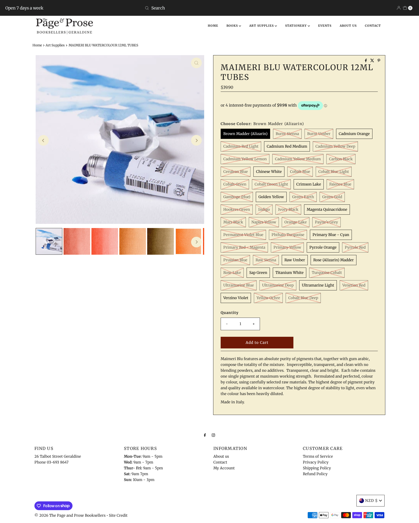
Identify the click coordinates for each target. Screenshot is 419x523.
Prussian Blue (235, 260)
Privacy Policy (316, 462)
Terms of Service (318, 456)
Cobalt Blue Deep (303, 297)
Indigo (264, 209)
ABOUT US (348, 25)
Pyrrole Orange (323, 247)
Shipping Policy (317, 468)
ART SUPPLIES (262, 25)
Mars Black (233, 222)
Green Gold (332, 196)
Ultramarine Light (318, 285)
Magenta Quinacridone (327, 209)
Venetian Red (353, 285)
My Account (224, 468)
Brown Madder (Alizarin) (245, 133)
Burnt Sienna (287, 133)
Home (37, 45)
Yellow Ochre (268, 297)
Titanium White (289, 272)
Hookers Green (236, 209)
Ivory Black (288, 209)
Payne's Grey (326, 222)
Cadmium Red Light (240, 146)
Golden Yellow (271, 196)
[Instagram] (213, 435)
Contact (220, 462)
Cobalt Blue (300, 171)
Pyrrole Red (355, 247)
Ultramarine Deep (278, 285)
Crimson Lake (308, 184)
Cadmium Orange (354, 133)
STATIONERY (296, 25)
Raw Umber (294, 260)
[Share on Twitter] (372, 60)
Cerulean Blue (235, 171)
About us (221, 456)
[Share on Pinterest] (379, 60)
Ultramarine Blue (238, 285)
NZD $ (371, 500)
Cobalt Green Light (271, 184)
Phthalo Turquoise (288, 234)
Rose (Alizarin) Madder (333, 260)
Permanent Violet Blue (243, 234)
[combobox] (209, 8)
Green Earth (303, 196)
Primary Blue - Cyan (331, 234)
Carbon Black (341, 159)
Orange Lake (295, 222)
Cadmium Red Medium (287, 146)
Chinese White (269, 171)
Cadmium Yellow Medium (298, 159)
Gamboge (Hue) (236, 196)
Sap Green (258, 272)
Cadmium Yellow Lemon (245, 159)
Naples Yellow (263, 222)
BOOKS (232, 25)
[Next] (196, 140)
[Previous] (43, 140)
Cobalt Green (234, 184)
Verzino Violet (235, 297)
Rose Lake (232, 272)
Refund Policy (315, 474)
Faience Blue (340, 184)
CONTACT (373, 25)
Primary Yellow (287, 247)
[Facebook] (205, 435)
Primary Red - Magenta (244, 247)
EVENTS (324, 25)
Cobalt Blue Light (333, 171)
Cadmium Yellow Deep (335, 146)
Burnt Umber (318, 133)
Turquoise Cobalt (327, 272)
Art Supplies (55, 45)
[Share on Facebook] (366, 60)
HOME (213, 25)
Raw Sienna (266, 260)
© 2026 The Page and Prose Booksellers (69, 515)
